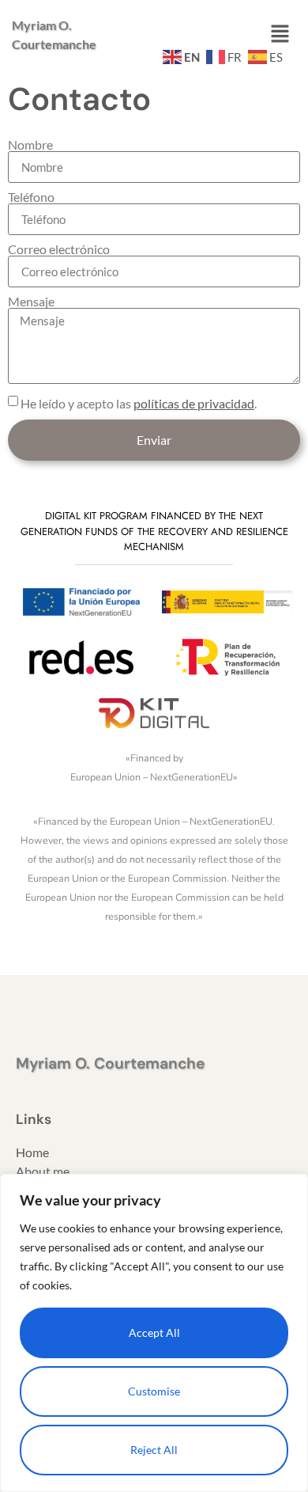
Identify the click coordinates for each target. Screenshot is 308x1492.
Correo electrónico (59, 249)
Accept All (154, 1332)
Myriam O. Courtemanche (110, 1063)
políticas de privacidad (193, 403)
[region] (154, 1333)
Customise (154, 1391)
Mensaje (31, 301)
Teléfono (31, 197)
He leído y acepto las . (139, 403)
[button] (280, 34)
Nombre (30, 145)
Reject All (154, 1449)
